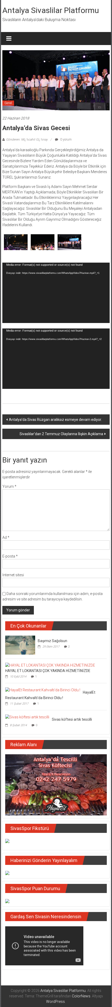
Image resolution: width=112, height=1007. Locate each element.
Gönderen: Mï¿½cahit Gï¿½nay (27, 139)
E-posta (10, 556)
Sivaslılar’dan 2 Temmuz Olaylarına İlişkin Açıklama (61, 434)
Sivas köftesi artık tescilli (72, 719)
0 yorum (65, 139)
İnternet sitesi (13, 575)
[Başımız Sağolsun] (20, 645)
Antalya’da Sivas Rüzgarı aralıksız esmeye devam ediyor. (55, 419)
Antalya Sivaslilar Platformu (50, 10)
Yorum (9, 486)
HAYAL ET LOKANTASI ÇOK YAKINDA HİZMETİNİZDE (47, 671)
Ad (5, 537)
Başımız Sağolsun (52, 641)
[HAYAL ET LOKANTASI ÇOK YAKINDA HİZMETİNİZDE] (50, 665)
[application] (56, 293)
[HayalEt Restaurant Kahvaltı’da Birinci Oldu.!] (42, 690)
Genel (8, 103)
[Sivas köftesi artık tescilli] (27, 717)
